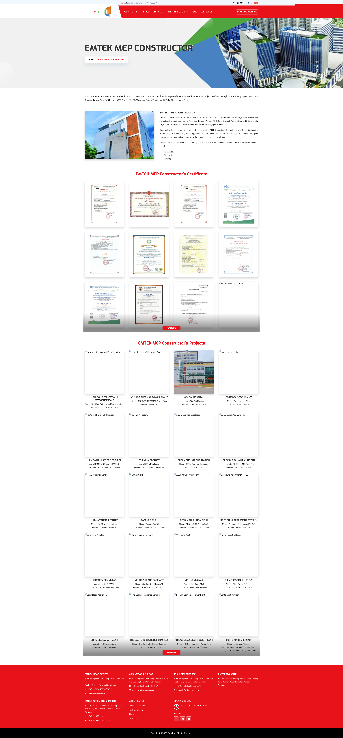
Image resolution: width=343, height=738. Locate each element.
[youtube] (241, 3)
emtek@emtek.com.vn (132, 3)
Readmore (171, 328)
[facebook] (234, 3)
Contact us (206, 12)
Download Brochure (247, 12)
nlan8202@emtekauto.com (98, 720)
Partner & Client (176, 12)
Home (91, 59)
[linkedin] (237, 3)
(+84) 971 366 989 (95, 716)
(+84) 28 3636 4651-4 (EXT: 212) (100, 689)
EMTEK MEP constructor (111, 59)
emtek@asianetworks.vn (97, 693)
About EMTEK (130, 12)
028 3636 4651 (153, 3)
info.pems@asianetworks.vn (143, 690)
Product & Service (152, 12)
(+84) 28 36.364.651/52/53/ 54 (144, 686)
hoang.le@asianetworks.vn (187, 690)
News (194, 12)
